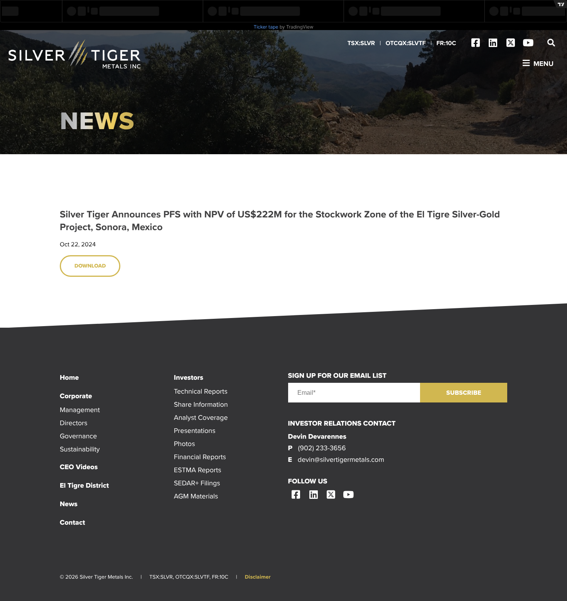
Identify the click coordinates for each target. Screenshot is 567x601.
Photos (184, 443)
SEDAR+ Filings (197, 483)
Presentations (195, 430)
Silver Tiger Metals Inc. (75, 54)
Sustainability (80, 449)
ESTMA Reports (197, 470)
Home (69, 377)
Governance (78, 436)
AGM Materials (196, 496)
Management (80, 409)
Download (90, 266)
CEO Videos (79, 467)
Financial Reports (200, 456)
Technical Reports (201, 391)
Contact (72, 522)
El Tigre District (84, 485)
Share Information (201, 404)
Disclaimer (258, 577)
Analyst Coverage (201, 417)
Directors (74, 423)
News (69, 504)
